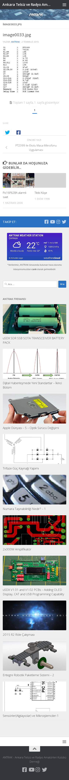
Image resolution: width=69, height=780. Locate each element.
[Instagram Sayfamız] (58, 222)
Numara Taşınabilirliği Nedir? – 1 (24, 509)
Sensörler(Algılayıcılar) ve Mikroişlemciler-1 (31, 716)
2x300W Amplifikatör (17, 549)
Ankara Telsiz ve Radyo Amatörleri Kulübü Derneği (27, 4)
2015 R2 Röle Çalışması (19, 634)
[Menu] (64, 4)
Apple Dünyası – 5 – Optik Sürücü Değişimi (31, 428)
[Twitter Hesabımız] (64, 222)
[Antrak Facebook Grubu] (46, 222)
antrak (15, 41)
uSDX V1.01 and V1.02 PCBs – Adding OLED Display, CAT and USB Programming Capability (33, 592)
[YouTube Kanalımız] (52, 222)
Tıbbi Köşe (41, 192)
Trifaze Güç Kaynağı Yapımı (21, 468)
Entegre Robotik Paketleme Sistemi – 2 (28, 675)
